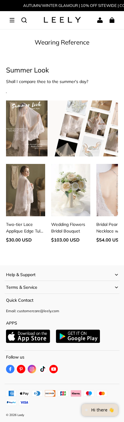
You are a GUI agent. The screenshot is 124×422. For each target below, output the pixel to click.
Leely (20, 415)
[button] (12, 20)
